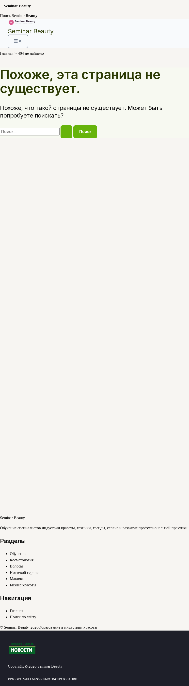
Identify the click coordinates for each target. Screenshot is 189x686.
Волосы (16, 566)
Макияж (17, 579)
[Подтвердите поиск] (66, 131)
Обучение (18, 554)
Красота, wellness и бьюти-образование (42, 679)
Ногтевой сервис (24, 572)
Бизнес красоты (23, 585)
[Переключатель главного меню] (18, 41)
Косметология (21, 560)
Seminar (24, 15)
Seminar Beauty (31, 31)
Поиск (5, 15)
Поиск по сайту (23, 617)
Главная (16, 611)
